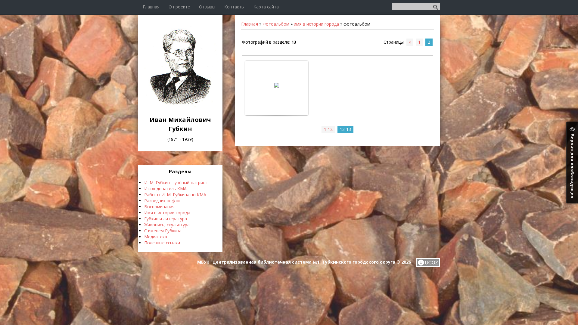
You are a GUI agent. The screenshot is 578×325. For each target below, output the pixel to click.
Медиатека (155, 237)
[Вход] (391, 6)
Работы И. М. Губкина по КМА (175, 194)
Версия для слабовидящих (572, 165)
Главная (249, 24)
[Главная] (180, 106)
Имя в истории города (167, 212)
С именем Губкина (163, 231)
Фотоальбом (276, 24)
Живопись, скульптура (167, 225)
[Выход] (387, 6)
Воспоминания (159, 206)
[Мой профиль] (386, 6)
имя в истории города (316, 24)
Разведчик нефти (162, 200)
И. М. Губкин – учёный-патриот (176, 182)
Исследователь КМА (165, 188)
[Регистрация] (389, 6)
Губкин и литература (165, 218)
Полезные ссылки (162, 243)
